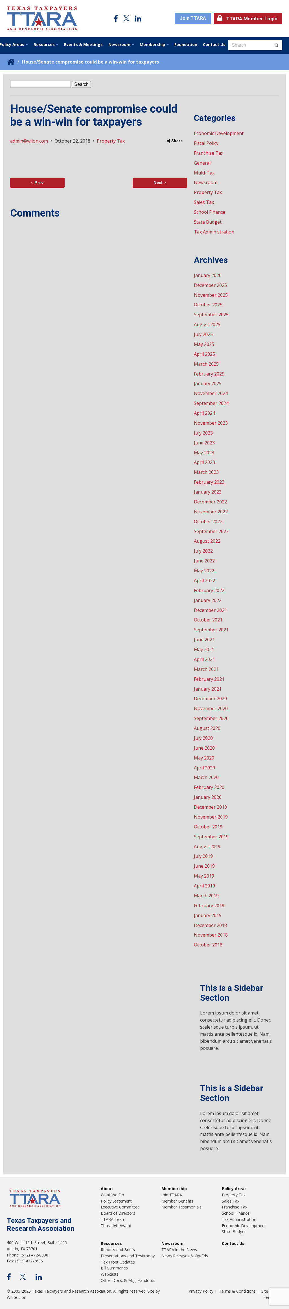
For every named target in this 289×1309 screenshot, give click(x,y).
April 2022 (204, 580)
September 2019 (211, 837)
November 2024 (211, 393)
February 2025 (209, 374)
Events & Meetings (83, 45)
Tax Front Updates (118, 1262)
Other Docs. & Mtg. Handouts (128, 1280)
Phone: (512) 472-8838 (27, 1255)
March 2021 (206, 669)
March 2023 (206, 472)
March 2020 (206, 777)
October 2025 (208, 305)
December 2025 (210, 285)
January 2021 (208, 689)
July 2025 (203, 334)
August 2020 (207, 728)
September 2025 (211, 314)
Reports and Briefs (118, 1249)
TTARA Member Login (251, 18)
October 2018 (208, 945)
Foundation (185, 45)
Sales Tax (204, 202)
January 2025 (208, 383)
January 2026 (208, 275)
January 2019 (208, 915)
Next (158, 182)
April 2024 (204, 413)
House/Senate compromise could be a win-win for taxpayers (90, 62)
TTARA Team (113, 1219)
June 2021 (204, 639)
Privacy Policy (201, 1291)
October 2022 (208, 521)
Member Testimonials (181, 1207)
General (202, 163)
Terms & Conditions (237, 1291)
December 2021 (210, 610)
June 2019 (204, 866)
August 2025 (207, 324)
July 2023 (203, 433)
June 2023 (204, 443)
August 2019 (207, 846)
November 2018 (211, 935)
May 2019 (204, 876)
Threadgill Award (116, 1225)
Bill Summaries (114, 1268)
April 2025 (204, 354)
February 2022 (209, 590)
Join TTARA (193, 18)
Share (176, 141)
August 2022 (207, 541)
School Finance (209, 212)
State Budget (208, 222)
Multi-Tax (204, 173)
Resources (44, 45)
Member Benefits (177, 1201)
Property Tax (111, 141)
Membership (152, 45)
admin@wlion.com (29, 141)
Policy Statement (116, 1201)
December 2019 (210, 807)
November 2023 (211, 423)
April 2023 (204, 462)
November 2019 (211, 817)
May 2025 (204, 344)
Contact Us (214, 45)
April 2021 (204, 659)
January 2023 (208, 492)
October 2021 (208, 620)
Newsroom (119, 45)
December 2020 (210, 698)
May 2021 (204, 649)
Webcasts (110, 1274)
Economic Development (219, 133)
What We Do (112, 1194)
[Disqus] (98, 296)
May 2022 (204, 571)
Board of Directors (118, 1213)
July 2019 (203, 856)
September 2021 (211, 630)
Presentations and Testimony (128, 1255)
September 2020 (211, 718)
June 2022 (204, 561)
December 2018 (210, 925)
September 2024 (211, 403)
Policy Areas (234, 1188)
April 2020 (204, 768)
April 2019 (204, 886)
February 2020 (209, 787)
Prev (38, 182)
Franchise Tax (208, 153)
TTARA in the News (179, 1249)
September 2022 (211, 531)
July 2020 (203, 738)
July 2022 (203, 551)
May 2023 (204, 453)
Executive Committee (120, 1207)
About (107, 1188)
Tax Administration (214, 232)
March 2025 (206, 364)
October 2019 (208, 827)
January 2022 (208, 600)
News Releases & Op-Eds (184, 1255)
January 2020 (208, 797)
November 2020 (211, 708)
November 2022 (211, 512)
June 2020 (204, 748)
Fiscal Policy (206, 143)
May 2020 (204, 758)
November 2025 (211, 295)
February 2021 (209, 679)
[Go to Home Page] (42, 18)
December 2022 (210, 502)
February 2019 (209, 905)
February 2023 (209, 482)
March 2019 (206, 896)
